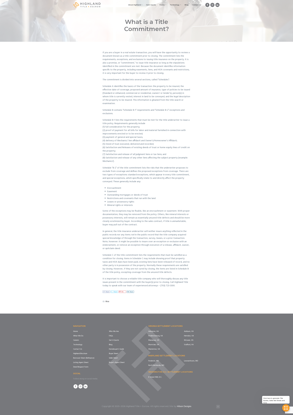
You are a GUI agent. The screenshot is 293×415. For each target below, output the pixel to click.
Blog (107, 301)
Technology (77, 344)
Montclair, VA (153, 344)
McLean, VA (188, 340)
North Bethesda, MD (156, 365)
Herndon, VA (189, 335)
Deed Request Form (80, 367)
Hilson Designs (184, 406)
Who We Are (114, 331)
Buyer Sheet (113, 353)
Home (75, 331)
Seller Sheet (113, 358)
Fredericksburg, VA (155, 335)
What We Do (78, 335)
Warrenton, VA (154, 349)
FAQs (111, 335)
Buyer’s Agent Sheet (117, 362)
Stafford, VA (189, 344)
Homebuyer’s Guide (116, 349)
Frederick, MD (153, 361)
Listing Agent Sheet (80, 362)
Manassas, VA (153, 340)
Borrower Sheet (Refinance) (83, 358)
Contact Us (77, 349)
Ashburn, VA (189, 331)
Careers (76, 340)
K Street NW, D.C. (155, 377)
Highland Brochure (80, 353)
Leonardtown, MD (191, 361)
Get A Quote (114, 340)
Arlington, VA (153, 331)
